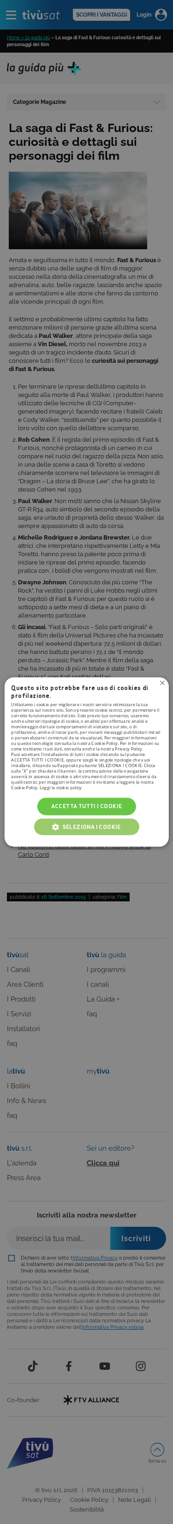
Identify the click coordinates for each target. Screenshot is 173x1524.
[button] (86, 827)
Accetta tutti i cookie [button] (86, 806)
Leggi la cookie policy (61, 788)
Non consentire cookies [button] (162, 682)
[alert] (86, 762)
